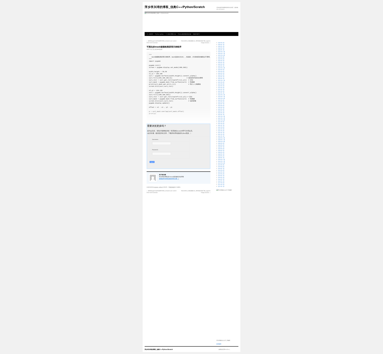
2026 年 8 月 (221, 42)
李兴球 (160, 49)
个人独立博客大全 (171, 34)
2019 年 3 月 (221, 175)
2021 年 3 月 (221, 132)
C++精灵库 (150, 34)
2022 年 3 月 (221, 111)
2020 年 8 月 (221, 145)
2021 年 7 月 (221, 125)
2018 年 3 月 (221, 179)
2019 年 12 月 (221, 159)
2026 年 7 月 (221, 44)
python (160, 187)
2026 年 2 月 (221, 48)
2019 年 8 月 (221, 166)
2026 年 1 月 (221, 50)
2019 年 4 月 (221, 174)
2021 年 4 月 (221, 130)
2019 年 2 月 (221, 177)
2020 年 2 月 (221, 156)
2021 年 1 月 (221, 136)
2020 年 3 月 (221, 154)
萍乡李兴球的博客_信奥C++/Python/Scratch (175, 7)
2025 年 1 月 (221, 66)
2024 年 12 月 (221, 68)
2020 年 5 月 (221, 150)
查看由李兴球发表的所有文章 (169, 179)
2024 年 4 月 (221, 75)
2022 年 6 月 (221, 105)
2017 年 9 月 (221, 183)
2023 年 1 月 (221, 93)
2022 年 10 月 (221, 98)
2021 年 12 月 (221, 116)
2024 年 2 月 (221, 78)
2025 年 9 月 (221, 57)
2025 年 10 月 (221, 55)
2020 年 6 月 (221, 148)
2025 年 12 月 (221, 51)
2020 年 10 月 (221, 141)
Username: (155, 139)
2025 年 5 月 (221, 60)
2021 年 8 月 (221, 123)
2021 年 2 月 (221, 134)
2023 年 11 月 (221, 80)
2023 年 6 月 (221, 84)
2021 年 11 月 (221, 118)
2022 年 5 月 (221, 107)
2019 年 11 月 (221, 161)
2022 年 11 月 (221, 96)
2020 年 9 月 (221, 143)
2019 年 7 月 (221, 168)
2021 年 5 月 (221, 129)
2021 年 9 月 (221, 121)
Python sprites (159, 34)
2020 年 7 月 (221, 147)
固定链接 (172, 187)
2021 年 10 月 (221, 120)
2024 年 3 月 (221, 77)
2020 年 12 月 (221, 138)
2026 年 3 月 (221, 46)
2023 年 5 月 (221, 86)
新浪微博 (218, 344)
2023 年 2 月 (221, 91)
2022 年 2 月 (221, 113)
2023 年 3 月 (221, 89)
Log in (152, 162)
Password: (155, 150)
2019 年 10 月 (221, 163)
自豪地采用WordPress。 (224, 349)
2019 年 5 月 (221, 172)
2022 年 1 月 (221, 114)
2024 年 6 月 (221, 71)
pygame (156, 187)
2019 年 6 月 (221, 170)
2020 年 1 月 (221, 157)
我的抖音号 (196, 34)
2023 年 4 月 (221, 87)
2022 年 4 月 (221, 109)
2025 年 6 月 (221, 59)
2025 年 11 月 (221, 53)
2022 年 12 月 (221, 95)
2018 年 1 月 (221, 181)
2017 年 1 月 (221, 186)
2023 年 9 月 (221, 82)
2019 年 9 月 (221, 165)
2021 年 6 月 (221, 127)
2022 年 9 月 (221, 100)
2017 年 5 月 (221, 184)
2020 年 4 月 (221, 152)
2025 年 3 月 (221, 62)
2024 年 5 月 (221, 73)
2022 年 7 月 (221, 104)
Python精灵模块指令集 (184, 34)
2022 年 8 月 (221, 102)
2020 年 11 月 (221, 139)
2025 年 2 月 (221, 64)
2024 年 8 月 (221, 69)
